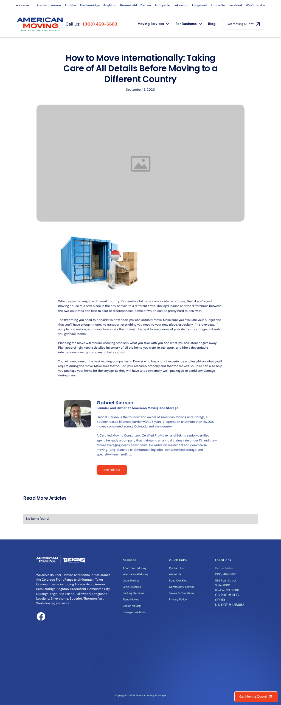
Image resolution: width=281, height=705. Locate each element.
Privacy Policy (178, 599)
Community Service (182, 587)
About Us (175, 574)
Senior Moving (132, 606)
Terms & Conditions (181, 593)
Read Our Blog (178, 580)
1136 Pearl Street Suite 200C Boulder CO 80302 (227, 585)
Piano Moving (131, 599)
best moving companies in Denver (119, 361)
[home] (40, 24)
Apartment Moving (135, 568)
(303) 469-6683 (100, 24)
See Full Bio (111, 470)
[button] (153, 24)
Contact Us (176, 568)
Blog (211, 24)
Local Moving (131, 580)
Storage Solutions (134, 612)
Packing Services (133, 593)
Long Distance (132, 587)
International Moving (135, 574)
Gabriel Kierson (115, 402)
